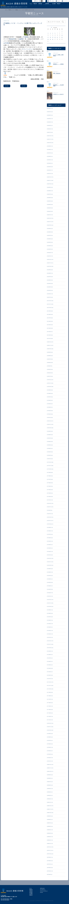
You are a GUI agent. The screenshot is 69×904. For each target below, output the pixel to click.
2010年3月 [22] (50, 754)
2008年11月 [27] (50, 809)
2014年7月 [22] (50, 575)
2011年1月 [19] (50, 719)
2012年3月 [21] (50, 671)
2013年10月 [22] (50, 606)
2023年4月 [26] (50, 245)
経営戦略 (47, 4)
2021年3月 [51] (50, 331)
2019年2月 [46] (50, 414)
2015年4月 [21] (50, 544)
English (58, 1)
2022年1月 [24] (50, 297)
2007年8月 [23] (50, 860)
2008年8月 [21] (50, 819)
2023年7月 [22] (50, 235)
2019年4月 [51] (50, 407)
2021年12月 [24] (50, 300)
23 (62, 37)
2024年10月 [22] (50, 183)
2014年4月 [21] (50, 585)
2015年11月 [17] (50, 520)
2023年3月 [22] (50, 249)
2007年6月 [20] (50, 867)
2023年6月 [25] (50, 238)
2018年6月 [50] (50, 441)
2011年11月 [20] (50, 685)
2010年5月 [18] (50, 747)
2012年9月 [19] (50, 651)
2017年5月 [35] (50, 486)
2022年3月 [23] (50, 290)
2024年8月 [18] (50, 190)
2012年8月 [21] (50, 654)
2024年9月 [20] (50, 187)
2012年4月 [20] (50, 668)
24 (48, 39)
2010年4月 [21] (50, 750)
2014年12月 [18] (50, 558)
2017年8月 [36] (50, 475)
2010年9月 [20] (50, 733)
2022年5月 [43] (50, 283)
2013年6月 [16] (50, 620)
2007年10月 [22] (50, 853)
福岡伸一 (22, 39)
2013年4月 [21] (50, 627)
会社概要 (54, 4)
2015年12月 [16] (50, 517)
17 (48, 37)
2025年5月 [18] (50, 159)
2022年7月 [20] (50, 276)
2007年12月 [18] (50, 846)
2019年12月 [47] (50, 379)
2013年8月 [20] (50, 613)
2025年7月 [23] (50, 152)
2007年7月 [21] (50, 864)
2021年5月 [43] (50, 324)
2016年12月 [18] (50, 503)
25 (50, 39)
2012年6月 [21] (50, 661)
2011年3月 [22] (50, 712)
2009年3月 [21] (50, 795)
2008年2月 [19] (50, 840)
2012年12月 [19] (50, 640)
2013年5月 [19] (50, 623)
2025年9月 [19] (50, 146)
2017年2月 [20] (50, 496)
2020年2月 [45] (50, 372)
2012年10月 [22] (50, 647)
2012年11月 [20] (50, 644)
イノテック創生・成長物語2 (58, 55)
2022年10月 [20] (50, 266)
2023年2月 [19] (50, 252)
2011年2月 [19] (50, 716)
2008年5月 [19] (50, 829)
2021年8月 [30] (50, 314)
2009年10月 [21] (50, 771)
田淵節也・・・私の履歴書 (58, 85)
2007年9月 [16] (50, 857)
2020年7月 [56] (50, 359)
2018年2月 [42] (50, 455)
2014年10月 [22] (50, 565)
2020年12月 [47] (50, 341)
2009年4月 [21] (50, 791)
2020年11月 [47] (50, 345)
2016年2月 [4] (49, 510)
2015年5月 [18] (50, 541)
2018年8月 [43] (50, 434)
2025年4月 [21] (50, 163)
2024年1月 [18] (50, 214)
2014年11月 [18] (50, 561)
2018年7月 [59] (50, 438)
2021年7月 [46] (50, 317)
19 (52, 37)
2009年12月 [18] (50, 764)
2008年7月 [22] (50, 822)
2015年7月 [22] (50, 534)
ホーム (31, 4)
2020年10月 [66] (50, 348)
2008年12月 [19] (50, 805)
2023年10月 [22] (50, 225)
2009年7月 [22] (50, 781)
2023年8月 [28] (50, 231)
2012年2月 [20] (50, 675)
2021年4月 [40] (50, 328)
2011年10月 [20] (50, 688)
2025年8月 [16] (50, 149)
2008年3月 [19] (50, 836)
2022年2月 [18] (50, 293)
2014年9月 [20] (50, 568)
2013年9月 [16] (50, 609)
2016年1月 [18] (50, 513)
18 (50, 37)
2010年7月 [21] (50, 740)
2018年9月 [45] (50, 431)
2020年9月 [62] (50, 352)
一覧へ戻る (24, 85)
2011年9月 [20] (50, 692)
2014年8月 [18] (50, 572)
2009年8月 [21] (50, 778)
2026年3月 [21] (50, 125)
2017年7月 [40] (50, 479)
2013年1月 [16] (50, 637)
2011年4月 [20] (50, 709)
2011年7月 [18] (50, 699)
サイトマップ (66, 1)
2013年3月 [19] (50, 630)
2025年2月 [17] (50, 170)
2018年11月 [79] (50, 424)
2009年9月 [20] (50, 774)
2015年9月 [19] (50, 527)
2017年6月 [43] (50, 482)
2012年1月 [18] (50, 678)
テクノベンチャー (28, 49)
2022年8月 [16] (50, 273)
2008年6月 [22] (50, 826)
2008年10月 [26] (50, 812)
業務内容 (35, 4)
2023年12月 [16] (50, 218)
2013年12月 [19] (50, 599)
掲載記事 (58, 4)
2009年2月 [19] (50, 798)
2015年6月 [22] (50, 537)
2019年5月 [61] (50, 403)
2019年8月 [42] (50, 393)
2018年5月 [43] (50, 444)
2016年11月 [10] (50, 506)
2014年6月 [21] (50, 578)
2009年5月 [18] (50, 788)
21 (57, 37)
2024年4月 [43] (50, 204)
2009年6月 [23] (50, 785)
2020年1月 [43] (50, 376)
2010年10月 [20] (50, 730)
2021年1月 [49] (50, 338)
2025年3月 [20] (50, 166)
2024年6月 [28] (50, 197)
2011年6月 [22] (50, 702)
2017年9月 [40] (50, 472)
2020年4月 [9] (49, 365)
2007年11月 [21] (50, 850)
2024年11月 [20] (50, 180)
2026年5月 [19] (50, 118)
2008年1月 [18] (50, 843)
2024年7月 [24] (50, 194)
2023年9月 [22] (50, 228)
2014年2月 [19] (50, 592)
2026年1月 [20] (50, 132)
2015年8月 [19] (50, 530)
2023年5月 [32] (50, 242)
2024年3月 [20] (50, 207)
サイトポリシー (42, 889)
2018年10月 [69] (50, 427)
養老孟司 (12, 39)
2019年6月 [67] (50, 400)
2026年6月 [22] (50, 115)
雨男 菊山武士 (56, 73)
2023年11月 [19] (50, 221)
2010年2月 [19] (50, 757)
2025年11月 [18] (50, 139)
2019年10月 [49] (50, 386)
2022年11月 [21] (50, 262)
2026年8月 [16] (50, 108)
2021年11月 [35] (50, 304)
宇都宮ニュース (11, 9)
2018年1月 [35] (50, 458)
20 (55, 37)
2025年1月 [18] (50, 173)
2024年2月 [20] (50, 211)
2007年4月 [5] (49, 874)
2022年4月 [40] (50, 286)
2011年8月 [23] (50, 695)
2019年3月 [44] (50, 410)
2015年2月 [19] (50, 551)
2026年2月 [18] (50, 128)
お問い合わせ (51, 1)
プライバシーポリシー (44, 890)
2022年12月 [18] (50, 259)
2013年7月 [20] (50, 616)
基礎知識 (40, 4)
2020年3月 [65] (50, 369)
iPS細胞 (25, 37)
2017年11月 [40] (50, 465)
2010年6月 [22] (50, 743)
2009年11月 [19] (50, 767)
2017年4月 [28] (50, 489)
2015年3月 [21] (50, 548)
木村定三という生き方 (58, 94)
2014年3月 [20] (50, 589)
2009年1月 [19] (50, 802)
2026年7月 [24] (50, 111)
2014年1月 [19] (50, 596)
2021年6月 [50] (50, 321)
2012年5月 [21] (50, 664)
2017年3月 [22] (50, 493)
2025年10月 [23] (50, 142)
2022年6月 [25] (50, 280)
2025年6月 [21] (50, 156)
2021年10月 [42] (50, 307)
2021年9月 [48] (50, 310)
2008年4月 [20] (50, 833)
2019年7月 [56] (50, 396)
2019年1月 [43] (50, 417)
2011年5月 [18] (50, 706)
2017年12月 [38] (50, 462)
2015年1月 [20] (50, 554)
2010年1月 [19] (50, 761)
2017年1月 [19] (50, 499)
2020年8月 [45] (50, 355)
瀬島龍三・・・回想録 (58, 64)
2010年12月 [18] (50, 723)
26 (52, 39)
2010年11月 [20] (50, 726)
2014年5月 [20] (50, 582)
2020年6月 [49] (50, 362)
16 (62, 35)
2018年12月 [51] (50, 420)
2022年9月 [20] (50, 269)
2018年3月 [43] (50, 451)
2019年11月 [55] (50, 383)
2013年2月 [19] (50, 633)
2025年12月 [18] (50, 135)
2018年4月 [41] (50, 448)
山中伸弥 (6, 43)
